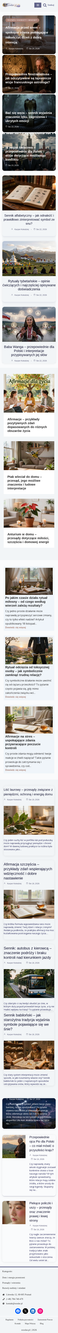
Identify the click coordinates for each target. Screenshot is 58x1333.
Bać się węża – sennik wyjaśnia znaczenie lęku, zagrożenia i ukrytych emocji (28, 117)
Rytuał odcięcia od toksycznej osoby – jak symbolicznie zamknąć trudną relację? (27, 671)
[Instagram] (40, 1311)
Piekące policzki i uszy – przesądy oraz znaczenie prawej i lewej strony (41, 1211)
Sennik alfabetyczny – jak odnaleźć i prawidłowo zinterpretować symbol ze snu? (29, 219)
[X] (25, 1311)
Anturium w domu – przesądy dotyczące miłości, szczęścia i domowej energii (28, 538)
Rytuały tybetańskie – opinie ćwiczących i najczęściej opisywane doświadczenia (29, 285)
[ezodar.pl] (11, 5)
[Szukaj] (48, 5)
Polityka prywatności (25, 1320)
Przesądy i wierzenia (11, 1283)
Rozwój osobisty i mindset (22, 20)
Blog (41, 1323)
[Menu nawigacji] (37, 5)
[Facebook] (18, 1311)
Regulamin (9, 1320)
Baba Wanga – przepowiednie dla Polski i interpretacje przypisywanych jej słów (29, 351)
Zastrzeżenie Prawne (45, 1320)
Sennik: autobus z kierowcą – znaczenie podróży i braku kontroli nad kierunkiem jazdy (28, 953)
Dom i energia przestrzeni (13, 1277)
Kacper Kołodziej (16, 49)
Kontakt (18, 1323)
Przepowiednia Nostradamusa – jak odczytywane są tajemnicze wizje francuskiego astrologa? (28, 78)
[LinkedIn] (33, 1311)
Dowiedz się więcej (15, 627)
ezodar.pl (25, 1330)
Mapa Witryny (30, 1323)
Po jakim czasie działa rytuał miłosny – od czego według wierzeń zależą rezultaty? (26, 601)
